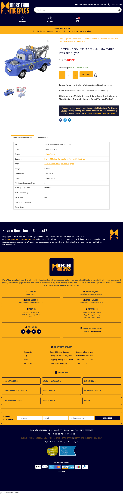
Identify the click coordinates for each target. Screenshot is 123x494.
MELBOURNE (48, 438)
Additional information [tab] (22, 137)
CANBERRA (39, 438)
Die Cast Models (87, 39)
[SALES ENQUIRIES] (84, 292)
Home (61, 39)
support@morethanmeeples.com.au (20, 239)
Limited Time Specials (61, 28)
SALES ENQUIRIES (93, 291)
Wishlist (22, 21)
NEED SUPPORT (32, 300)
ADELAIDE (57, 438)
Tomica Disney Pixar (52, 164)
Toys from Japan (67, 164)
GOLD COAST (98, 438)
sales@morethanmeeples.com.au (91, 294)
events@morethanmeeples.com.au (92, 302)
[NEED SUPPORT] (25, 300)
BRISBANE (24, 438)
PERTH (64, 438)
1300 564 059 (31, 294)
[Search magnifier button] (119, 10)
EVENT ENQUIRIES (93, 300)
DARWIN (70, 438)
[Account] (50, 18)
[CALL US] (27, 291)
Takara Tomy (49, 154)
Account (50, 21)
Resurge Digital (73, 442)
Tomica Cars (98, 39)
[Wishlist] (22, 18)
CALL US (32, 291)
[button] (102, 20)
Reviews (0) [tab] (43, 137)
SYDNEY (31, 438)
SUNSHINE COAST (86, 438)
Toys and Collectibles (72, 39)
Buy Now (86, 74)
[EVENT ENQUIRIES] (84, 300)
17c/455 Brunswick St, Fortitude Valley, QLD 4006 (31, 314)
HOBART (77, 438)
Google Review (96, 331)
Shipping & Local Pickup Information (100, 113)
